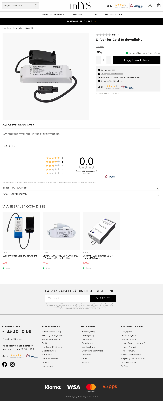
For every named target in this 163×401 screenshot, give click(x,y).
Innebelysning (88, 331)
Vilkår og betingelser (52, 335)
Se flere (85, 362)
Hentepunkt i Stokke (52, 347)
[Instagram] (12, 364)
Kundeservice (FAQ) (51, 331)
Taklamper (87, 339)
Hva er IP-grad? (128, 347)
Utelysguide (127, 331)
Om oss (45, 362)
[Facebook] (4, 364)
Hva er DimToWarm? (131, 354)
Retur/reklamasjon (51, 339)
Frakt (44, 343)
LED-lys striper (89, 347)
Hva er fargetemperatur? (133, 343)
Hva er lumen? (128, 351)
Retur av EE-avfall (50, 358)
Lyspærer (86, 354)
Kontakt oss (47, 366)
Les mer (100, 46)
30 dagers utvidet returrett (112, 74)
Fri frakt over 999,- (108, 70)
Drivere (9, 28)
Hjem (4, 28)
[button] (124, 6)
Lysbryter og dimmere (92, 351)
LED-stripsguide (128, 335)
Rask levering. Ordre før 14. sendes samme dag (120, 77)
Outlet (85, 358)
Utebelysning (88, 335)
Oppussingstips (128, 362)
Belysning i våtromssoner (133, 358)
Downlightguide (129, 339)
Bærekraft (47, 354)
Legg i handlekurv (136, 60)
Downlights (87, 343)
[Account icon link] (150, 5)
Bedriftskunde (49, 351)
